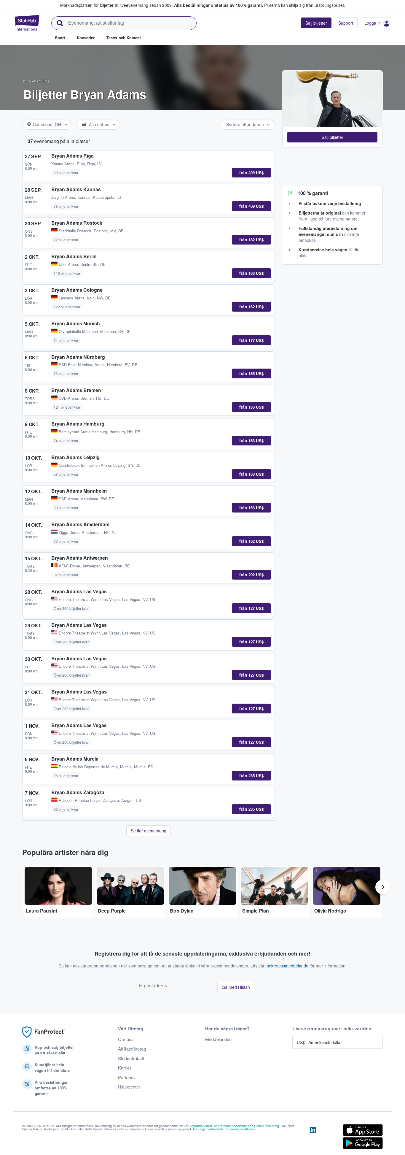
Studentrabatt (131, 1058)
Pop (46, 81)
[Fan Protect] (43, 1032)
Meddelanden (218, 1039)
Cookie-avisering (266, 1125)
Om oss (126, 1039)
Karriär (124, 1067)
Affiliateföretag (132, 1048)
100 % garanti (313, 193)
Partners (126, 1077)
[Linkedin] (313, 1138)
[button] (332, 137)
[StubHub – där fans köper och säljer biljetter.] (27, 22)
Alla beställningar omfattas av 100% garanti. (218, 5)
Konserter (31, 81)
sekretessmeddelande (287, 966)
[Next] (382, 887)
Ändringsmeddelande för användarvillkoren (224, 1129)
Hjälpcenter (129, 1086)
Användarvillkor (200, 1125)
